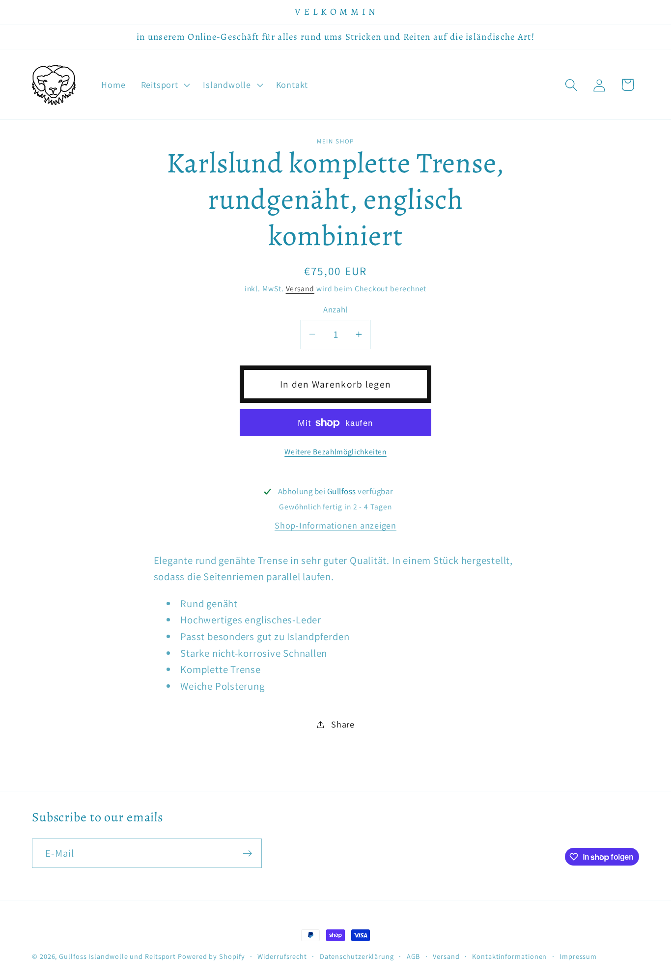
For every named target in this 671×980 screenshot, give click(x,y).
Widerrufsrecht (282, 956)
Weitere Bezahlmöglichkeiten (335, 451)
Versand (300, 288)
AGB (413, 956)
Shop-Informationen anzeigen (335, 525)
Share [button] (343, 724)
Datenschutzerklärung (357, 956)
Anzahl (335, 309)
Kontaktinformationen (509, 956)
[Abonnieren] (247, 853)
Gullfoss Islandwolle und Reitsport (117, 956)
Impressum (578, 956)
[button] (164, 85)
